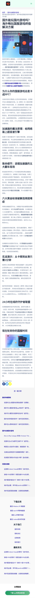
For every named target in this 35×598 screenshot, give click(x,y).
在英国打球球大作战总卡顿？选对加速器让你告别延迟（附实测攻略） (17, 457)
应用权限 (17, 538)
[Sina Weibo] (10, 383)
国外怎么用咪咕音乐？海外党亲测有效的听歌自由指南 (17, 424)
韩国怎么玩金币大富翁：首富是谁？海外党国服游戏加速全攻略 (17, 446)
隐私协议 (17, 533)
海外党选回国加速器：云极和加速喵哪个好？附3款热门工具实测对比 (17, 491)
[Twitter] (7, 383)
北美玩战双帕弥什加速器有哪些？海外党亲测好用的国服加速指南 (17, 452)
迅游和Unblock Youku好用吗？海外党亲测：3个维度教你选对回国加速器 (17, 469)
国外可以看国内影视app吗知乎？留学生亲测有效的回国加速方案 (17, 408)
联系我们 (17, 542)
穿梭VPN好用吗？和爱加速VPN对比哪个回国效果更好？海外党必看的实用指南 (17, 474)
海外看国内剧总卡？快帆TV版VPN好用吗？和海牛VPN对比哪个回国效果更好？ (17, 480)
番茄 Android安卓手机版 (17, 519)
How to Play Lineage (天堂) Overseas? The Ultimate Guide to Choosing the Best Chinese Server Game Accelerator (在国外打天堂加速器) (17, 436)
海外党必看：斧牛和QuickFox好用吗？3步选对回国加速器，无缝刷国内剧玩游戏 (17, 485)
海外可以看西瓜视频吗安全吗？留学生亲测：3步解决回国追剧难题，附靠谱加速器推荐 (17, 413)
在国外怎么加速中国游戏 (14, 86)
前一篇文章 (18, 391)
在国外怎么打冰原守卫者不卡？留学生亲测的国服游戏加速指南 (17, 441)
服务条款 (17, 529)
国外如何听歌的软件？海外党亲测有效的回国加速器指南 (17, 419)
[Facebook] (3, 383)
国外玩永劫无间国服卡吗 (13, 83)
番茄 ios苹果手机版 (17, 515)
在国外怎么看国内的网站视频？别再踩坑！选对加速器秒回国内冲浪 (17, 402)
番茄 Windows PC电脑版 (17, 506)
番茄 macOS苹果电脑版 (17, 510)
